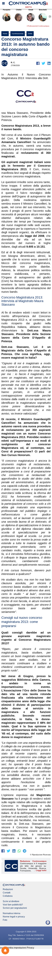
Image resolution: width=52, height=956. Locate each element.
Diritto (28, 7)
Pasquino (6, 10)
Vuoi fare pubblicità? (13, 905)
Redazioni (8, 889)
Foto (5, 920)
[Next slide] (49, 16)
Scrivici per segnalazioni (15, 908)
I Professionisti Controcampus (38, 26)
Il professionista (17, 34)
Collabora (7, 896)
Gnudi (30, 10)
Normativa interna (11, 913)
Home (5, 34)
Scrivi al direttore (11, 901)
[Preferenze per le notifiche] (5, 950)
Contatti (6, 893)
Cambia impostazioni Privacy (19, 947)
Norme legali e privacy (14, 917)
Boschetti (43, 10)
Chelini (18, 10)
